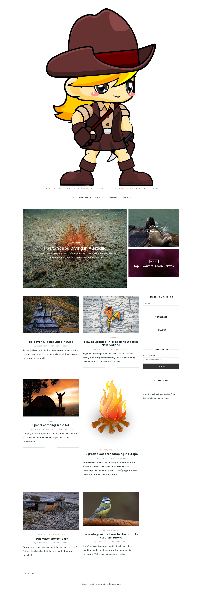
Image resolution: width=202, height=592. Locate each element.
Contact (113, 197)
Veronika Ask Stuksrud (42, 429)
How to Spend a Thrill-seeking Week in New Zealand (111, 343)
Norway (118, 450)
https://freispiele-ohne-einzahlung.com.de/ (101, 584)
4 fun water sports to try (51, 539)
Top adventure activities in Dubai (50, 342)
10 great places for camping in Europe (111, 454)
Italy (110, 450)
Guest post (41, 346)
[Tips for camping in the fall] (51, 397)
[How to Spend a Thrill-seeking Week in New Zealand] (111, 314)
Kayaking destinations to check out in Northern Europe (111, 535)
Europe (103, 450)
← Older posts (30, 574)
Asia (51, 338)
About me (100, 197)
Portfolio (127, 197)
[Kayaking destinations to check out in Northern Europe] (111, 508)
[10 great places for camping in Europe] (111, 412)
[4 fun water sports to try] (51, 510)
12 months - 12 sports (46, 534)
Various (113, 338)
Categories (85, 197)
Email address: (149, 355)
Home (72, 197)
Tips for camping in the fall (51, 425)
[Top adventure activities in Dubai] (51, 314)
